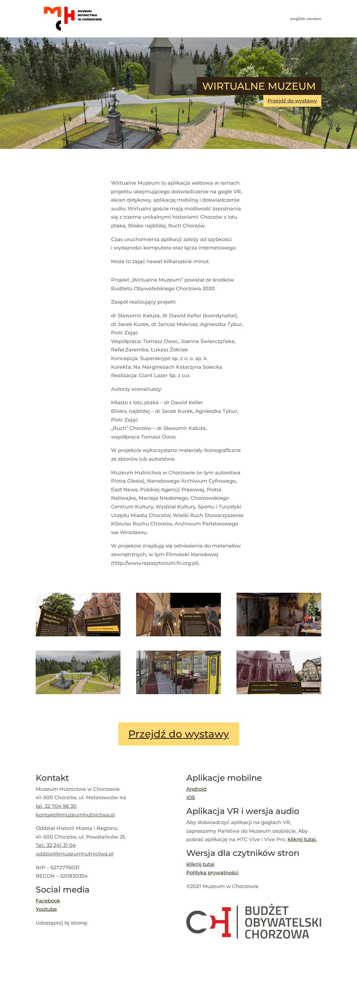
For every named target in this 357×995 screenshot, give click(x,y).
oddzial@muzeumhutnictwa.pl (75, 854)
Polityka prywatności (212, 873)
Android (196, 789)
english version (305, 19)
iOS (190, 797)
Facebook (48, 901)
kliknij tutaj (302, 839)
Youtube (46, 909)
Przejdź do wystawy (292, 101)
